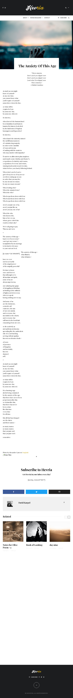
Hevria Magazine (35, 17)
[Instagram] (5, 7)
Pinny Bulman (53, 548)
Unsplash (25, 452)
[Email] (59, 492)
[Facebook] (3, 7)
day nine (54, 545)
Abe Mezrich (29, 548)
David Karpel (30, 61)
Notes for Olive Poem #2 (10, 546)
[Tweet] (36, 492)
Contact (47, 17)
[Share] (13, 492)
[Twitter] (41, 677)
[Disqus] (36, 582)
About (25, 17)
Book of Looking (34, 545)
